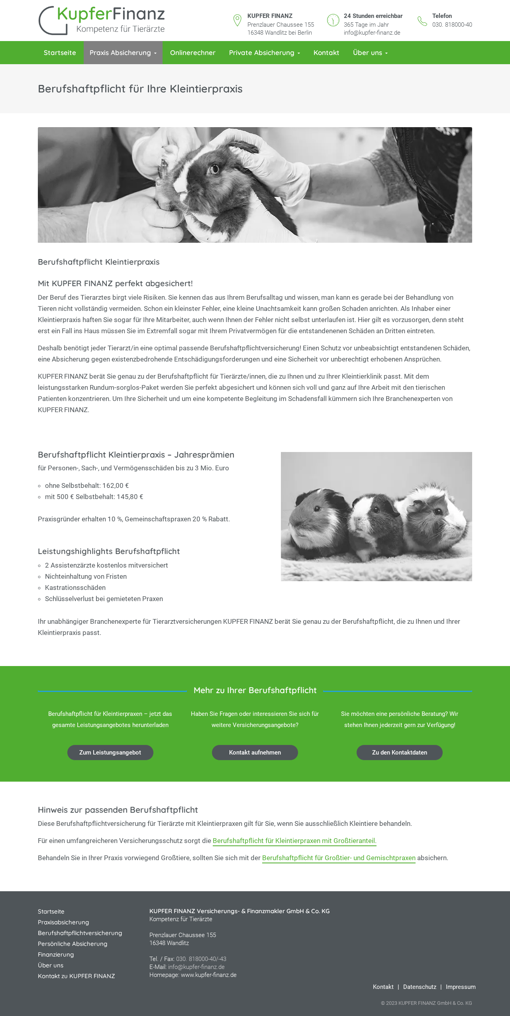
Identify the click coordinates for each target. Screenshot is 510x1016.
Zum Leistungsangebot (110, 752)
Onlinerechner (193, 52)
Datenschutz (419, 986)
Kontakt (326, 52)
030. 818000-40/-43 (201, 959)
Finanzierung (56, 954)
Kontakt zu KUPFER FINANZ (76, 976)
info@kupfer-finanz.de (372, 32)
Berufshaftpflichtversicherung (80, 933)
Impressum (461, 986)
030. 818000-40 (452, 24)
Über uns (367, 52)
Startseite (60, 52)
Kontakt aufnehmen (255, 752)
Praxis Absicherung (120, 52)
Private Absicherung (261, 52)
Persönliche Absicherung (72, 943)
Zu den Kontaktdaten (399, 752)
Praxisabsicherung (63, 922)
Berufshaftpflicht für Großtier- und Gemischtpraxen (339, 858)
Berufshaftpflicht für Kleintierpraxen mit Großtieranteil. (295, 841)
